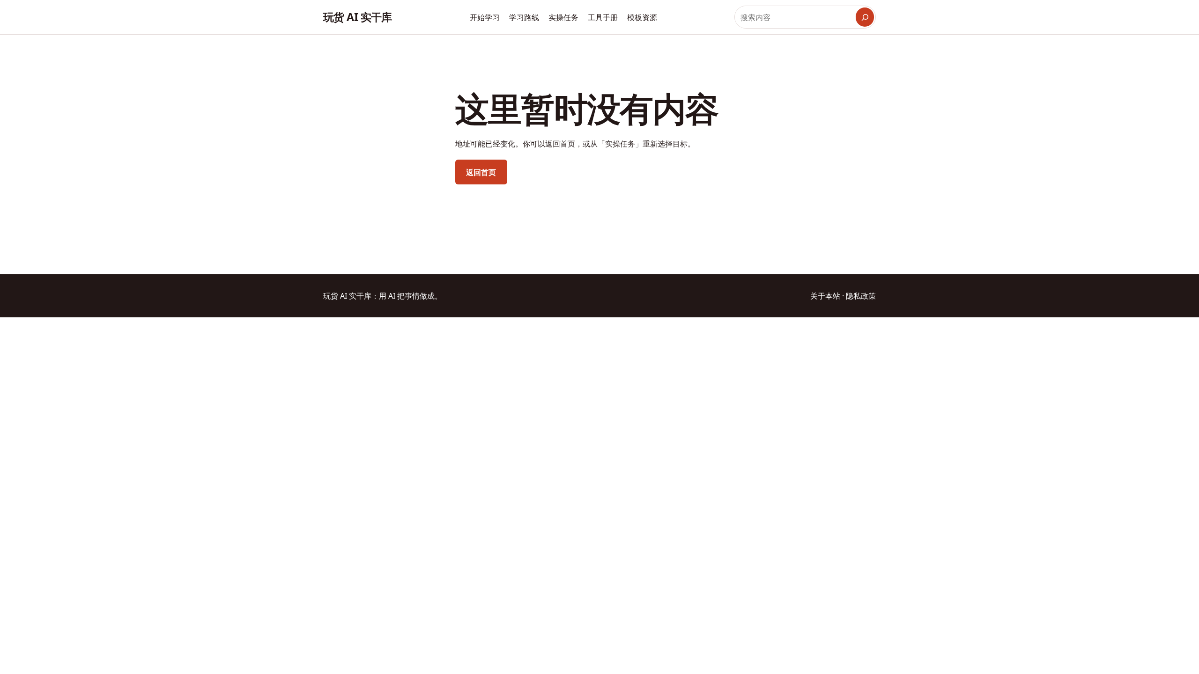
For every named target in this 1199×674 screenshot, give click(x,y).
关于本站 (825, 296)
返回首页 (481, 172)
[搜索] (864, 17)
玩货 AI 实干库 (357, 16)
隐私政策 (861, 296)
